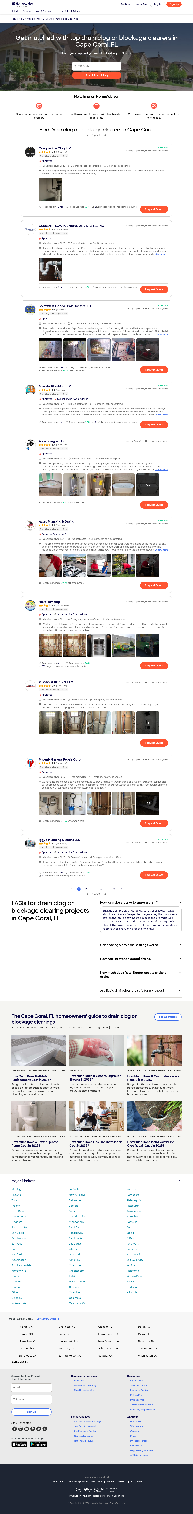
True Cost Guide (138, 1385)
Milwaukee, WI (27, 1341)
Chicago (16, 1297)
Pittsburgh (133, 1205)
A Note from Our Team (141, 1404)
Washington (18, 1260)
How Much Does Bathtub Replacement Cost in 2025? (31, 1078)
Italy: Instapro (97, 1481)
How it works (137, 1421)
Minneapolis (76, 1222)
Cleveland (75, 1292)
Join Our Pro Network (85, 1426)
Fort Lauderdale (21, 1265)
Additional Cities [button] (19, 1362)
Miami (15, 1276)
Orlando (16, 1281)
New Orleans (77, 1195)
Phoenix (16, 1195)
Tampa (15, 1287)
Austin (130, 1227)
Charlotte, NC (67, 1326)
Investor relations (139, 1440)
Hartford (16, 1254)
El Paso (131, 1238)
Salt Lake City (135, 1260)
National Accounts (84, 1440)
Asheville (74, 1260)
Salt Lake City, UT (108, 1348)
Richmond (133, 1270)
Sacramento (19, 1227)
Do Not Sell (99, 1490)
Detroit (73, 1211)
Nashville (132, 1222)
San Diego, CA (27, 1355)
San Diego (17, 1232)
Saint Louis (75, 1238)
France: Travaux (58, 1481)
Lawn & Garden (42, 11)
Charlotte (75, 1265)
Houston (132, 1249)
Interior (16, 11)
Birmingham (18, 1189)
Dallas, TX (144, 1326)
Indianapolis (18, 1303)
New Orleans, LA (108, 1341)
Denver (16, 1249)
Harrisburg (133, 1195)
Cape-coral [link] (33, 18)
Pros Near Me (137, 1400)
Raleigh (73, 1276)
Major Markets (23, 1180)
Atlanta (15, 1292)
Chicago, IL (105, 1326)
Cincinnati (75, 1287)
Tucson (15, 1200)
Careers (134, 1431)
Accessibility (111, 1490)
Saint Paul (75, 1227)
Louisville (74, 1189)
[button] (50, 189)
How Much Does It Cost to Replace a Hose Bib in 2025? (153, 1078)
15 (114, 889)
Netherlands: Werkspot (116, 1481)
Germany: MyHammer (78, 1481)
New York (75, 1254)
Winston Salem (78, 1281)
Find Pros (79, 1380)
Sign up (31, 1411)
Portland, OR (66, 1348)
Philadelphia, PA (28, 1348)
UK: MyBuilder (136, 1481)
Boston (73, 1205)
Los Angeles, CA (108, 1334)
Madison (132, 1287)
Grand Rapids (77, 1216)
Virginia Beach (135, 1276)
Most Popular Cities (21, 1319)
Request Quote (154, 209)
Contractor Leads (83, 1436)
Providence (134, 1211)
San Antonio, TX (147, 1348)
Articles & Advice (71, 11)
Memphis (132, 1216)
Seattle (131, 1281)
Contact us (136, 1445)
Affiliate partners (139, 1455)
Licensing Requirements (142, 1409)
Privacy (79, 1490)
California (88, 1490)
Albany (73, 1249)
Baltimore (75, 1200)
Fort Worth (133, 1243)
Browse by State (46, 1318)
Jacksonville (18, 1270)
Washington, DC (148, 1355)
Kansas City (76, 1232)
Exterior (27, 11)
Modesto (16, 1222)
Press (133, 1436)
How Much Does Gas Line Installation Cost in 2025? (95, 1143)
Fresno (15, 1205)
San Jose (16, 1243)
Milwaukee (133, 1292)
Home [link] (14, 18)
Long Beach (18, 1211)
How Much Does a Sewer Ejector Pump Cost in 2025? (34, 1143)
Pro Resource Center (85, 1431)
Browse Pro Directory (85, 1385)
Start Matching (96, 75)
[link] (96, 152)
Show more (162, 254)
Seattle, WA (105, 1355)
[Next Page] (122, 889)
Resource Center (139, 1390)
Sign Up (174, 4)
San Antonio (134, 1254)
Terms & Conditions (115, 1496)
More (56, 11)
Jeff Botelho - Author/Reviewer (30, 1070)
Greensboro (76, 1270)
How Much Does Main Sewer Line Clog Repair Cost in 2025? (150, 1143)
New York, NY (146, 1341)
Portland (132, 1189)
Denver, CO (26, 1334)
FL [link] (22, 18)
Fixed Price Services (84, 1390)
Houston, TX (66, 1334)
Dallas (130, 1232)
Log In (157, 4)
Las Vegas (75, 1243)
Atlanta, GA (26, 1326)
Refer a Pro (136, 1395)
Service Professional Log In (88, 1421)
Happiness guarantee (141, 1450)
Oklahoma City (78, 1303)
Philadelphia (134, 1200)
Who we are (136, 1426)
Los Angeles (18, 1216)
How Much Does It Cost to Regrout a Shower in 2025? (95, 1077)
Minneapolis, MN (68, 1341)
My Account (136, 1380)
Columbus (75, 1297)
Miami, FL (144, 1334)
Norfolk (131, 1265)
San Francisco (20, 1238)
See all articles (168, 1016)
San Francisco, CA (70, 1355)
